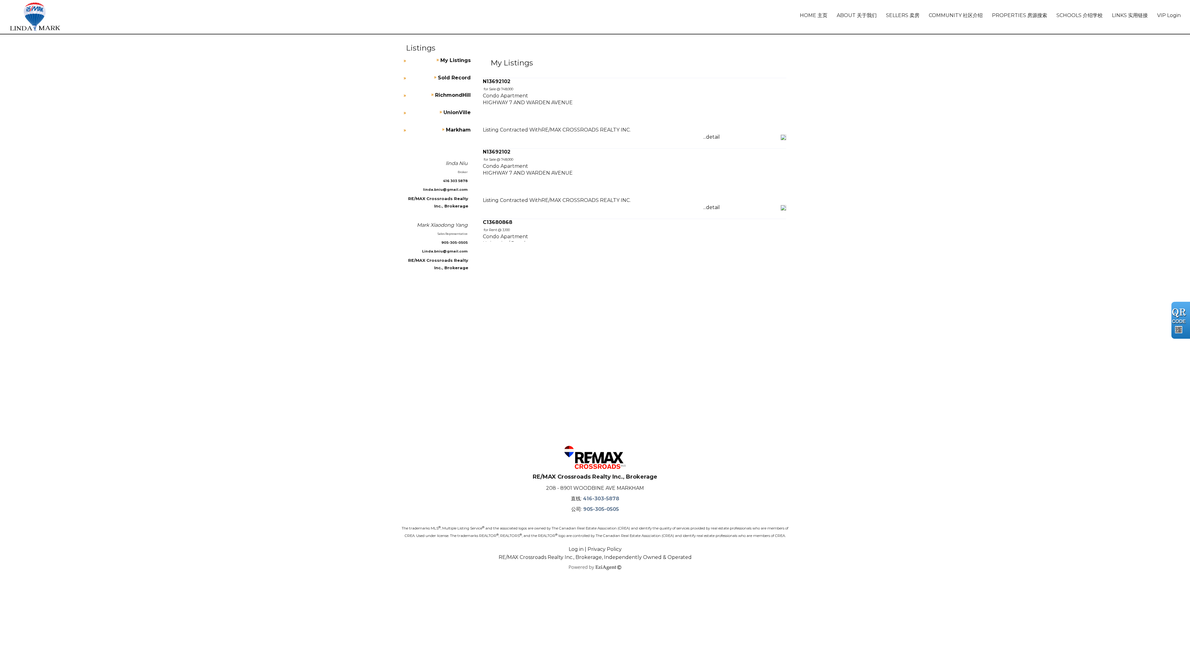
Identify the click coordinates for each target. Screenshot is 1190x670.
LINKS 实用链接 (1130, 15)
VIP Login (1169, 15)
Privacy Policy (605, 549)
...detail (711, 137)
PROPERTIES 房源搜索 (1019, 15)
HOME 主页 (813, 15)
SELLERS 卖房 (902, 15)
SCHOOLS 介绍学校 (1079, 15)
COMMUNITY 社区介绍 (956, 15)
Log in (576, 549)
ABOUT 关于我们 (857, 15)
